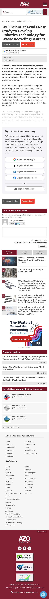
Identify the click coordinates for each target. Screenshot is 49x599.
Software (27, 470)
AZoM (7, 441)
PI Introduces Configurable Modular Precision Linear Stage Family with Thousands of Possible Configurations (32, 298)
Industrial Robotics (24, 21)
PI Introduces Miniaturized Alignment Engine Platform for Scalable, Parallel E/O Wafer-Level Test (31, 310)
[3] (9, 284)
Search (8, 502)
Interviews (9, 478)
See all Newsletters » (11, 427)
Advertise (9, 511)
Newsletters (10, 505)
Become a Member (12, 499)
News (13, 21)
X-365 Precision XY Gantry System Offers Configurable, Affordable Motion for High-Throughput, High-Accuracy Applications (31, 286)
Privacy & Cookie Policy (14, 517)
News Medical (29, 450)
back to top (41, 531)
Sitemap (27, 490)
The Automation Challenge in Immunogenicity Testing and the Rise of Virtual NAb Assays (25, 357)
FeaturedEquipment (40, 252)
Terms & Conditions (13, 514)
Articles (8, 473)
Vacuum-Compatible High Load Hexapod (30, 270)
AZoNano (8, 444)
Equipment (9, 475)
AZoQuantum (29, 444)
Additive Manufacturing (21, 394)
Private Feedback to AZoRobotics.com (32, 243)
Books (7, 487)
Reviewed (9, 60)
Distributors (29, 481)
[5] (9, 310)
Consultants (29, 484)
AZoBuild (8, 453)
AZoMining (9, 456)
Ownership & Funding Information (13, 524)
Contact (8, 508)
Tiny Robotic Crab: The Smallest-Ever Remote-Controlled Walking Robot (24, 378)
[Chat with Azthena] (43, 594)
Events (27, 475)
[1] (9, 261)
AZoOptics (9, 450)
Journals (8, 490)
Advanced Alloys (18, 405)
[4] (9, 299)
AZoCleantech (10, 447)
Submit (42, 246)
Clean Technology (19, 416)
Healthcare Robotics (13, 493)
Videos (27, 467)
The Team (28, 493)
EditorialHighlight (24, 252)
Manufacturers (30, 478)
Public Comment (40, 240)
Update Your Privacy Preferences (25, 592)
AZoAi (26, 447)
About (7, 467)
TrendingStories (9, 252)
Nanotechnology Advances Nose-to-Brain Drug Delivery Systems (31, 260)
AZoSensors (28, 441)
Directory (8, 481)
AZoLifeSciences (30, 453)
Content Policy (10, 520)
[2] (9, 273)
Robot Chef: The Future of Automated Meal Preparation (23, 368)
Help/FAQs (28, 487)
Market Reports (30, 473)
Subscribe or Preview (20, 397)
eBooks (8, 484)
